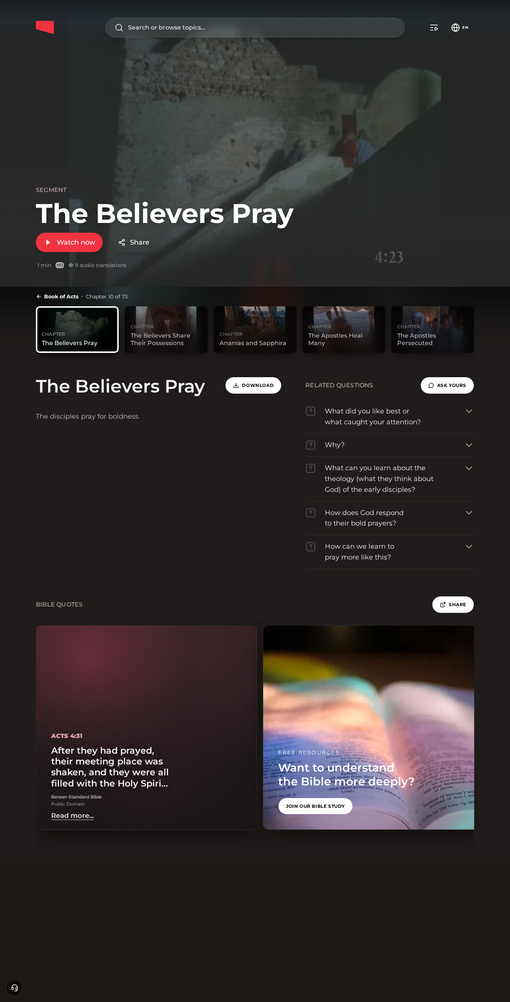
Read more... (72, 815)
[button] (447, 385)
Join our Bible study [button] (315, 806)
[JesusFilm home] (45, 27)
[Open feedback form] (14, 988)
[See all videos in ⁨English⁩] (434, 27)
